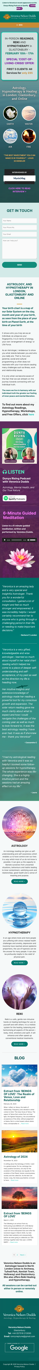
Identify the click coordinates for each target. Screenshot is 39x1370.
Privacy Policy (19, 1367)
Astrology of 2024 (16, 1156)
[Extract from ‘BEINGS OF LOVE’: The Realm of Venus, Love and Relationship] (19, 1086)
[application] (19, 540)
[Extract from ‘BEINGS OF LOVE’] (19, 1208)
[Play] (5, 540)
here (31, 414)
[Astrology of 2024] (19, 1152)
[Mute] (28, 540)
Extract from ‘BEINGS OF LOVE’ (17, 1215)
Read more (25, 1123)
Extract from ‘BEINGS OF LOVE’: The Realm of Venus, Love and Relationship (19, 1095)
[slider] (33, 540)
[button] (19, 881)
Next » (22, 1255)
